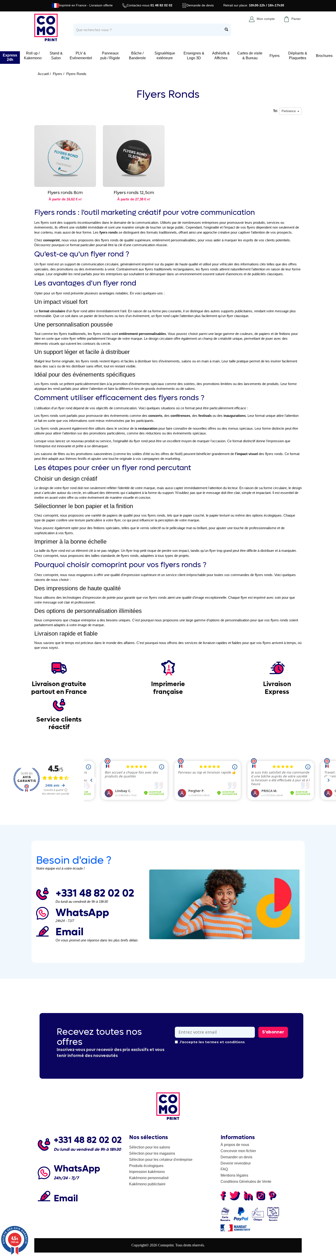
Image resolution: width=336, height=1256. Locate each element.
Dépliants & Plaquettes (297, 55)
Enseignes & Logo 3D (194, 55)
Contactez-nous (149, 5)
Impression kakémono (147, 1172)
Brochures (324, 56)
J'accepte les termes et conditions (212, 1042)
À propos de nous (235, 1145)
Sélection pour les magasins (152, 1153)
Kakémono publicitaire (147, 1184)
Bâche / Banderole (137, 55)
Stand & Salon (56, 55)
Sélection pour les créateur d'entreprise (160, 1160)
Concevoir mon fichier (238, 1151)
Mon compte (266, 19)
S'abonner (273, 1032)
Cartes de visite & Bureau (249, 55)
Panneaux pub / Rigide (110, 55)
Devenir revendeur (236, 1163)
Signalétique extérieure (165, 55)
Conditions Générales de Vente (246, 1181)
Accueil (43, 74)
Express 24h (10, 57)
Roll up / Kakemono (33, 55)
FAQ (224, 1169)
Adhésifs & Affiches (221, 55)
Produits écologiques (146, 1166)
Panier (296, 19)
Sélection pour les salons (149, 1147)
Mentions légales (234, 1175)
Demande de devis (200, 5)
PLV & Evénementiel (81, 55)
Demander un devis (236, 1157)
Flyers (274, 56)
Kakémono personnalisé (149, 1178)
